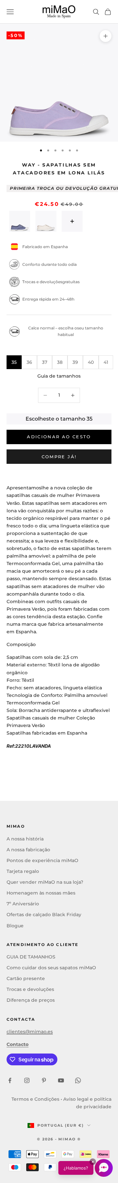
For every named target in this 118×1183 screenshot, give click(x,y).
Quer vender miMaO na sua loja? (45, 882)
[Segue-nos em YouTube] (61, 1080)
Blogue (15, 926)
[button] (85, 1168)
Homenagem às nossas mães (41, 893)
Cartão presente (26, 978)
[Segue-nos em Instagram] (27, 1080)
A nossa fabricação (28, 850)
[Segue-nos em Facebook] (10, 1080)
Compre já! (59, 456)
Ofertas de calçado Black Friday (44, 914)
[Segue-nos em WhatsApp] (78, 1080)
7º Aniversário (23, 904)
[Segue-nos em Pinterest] (44, 1080)
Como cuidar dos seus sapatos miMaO (51, 968)
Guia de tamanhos (59, 376)
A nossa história (25, 839)
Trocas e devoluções (30, 989)
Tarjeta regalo (23, 871)
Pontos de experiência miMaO (42, 860)
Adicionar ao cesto (59, 436)
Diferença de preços (31, 1000)
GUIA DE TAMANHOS (31, 957)
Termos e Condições (35, 1099)
